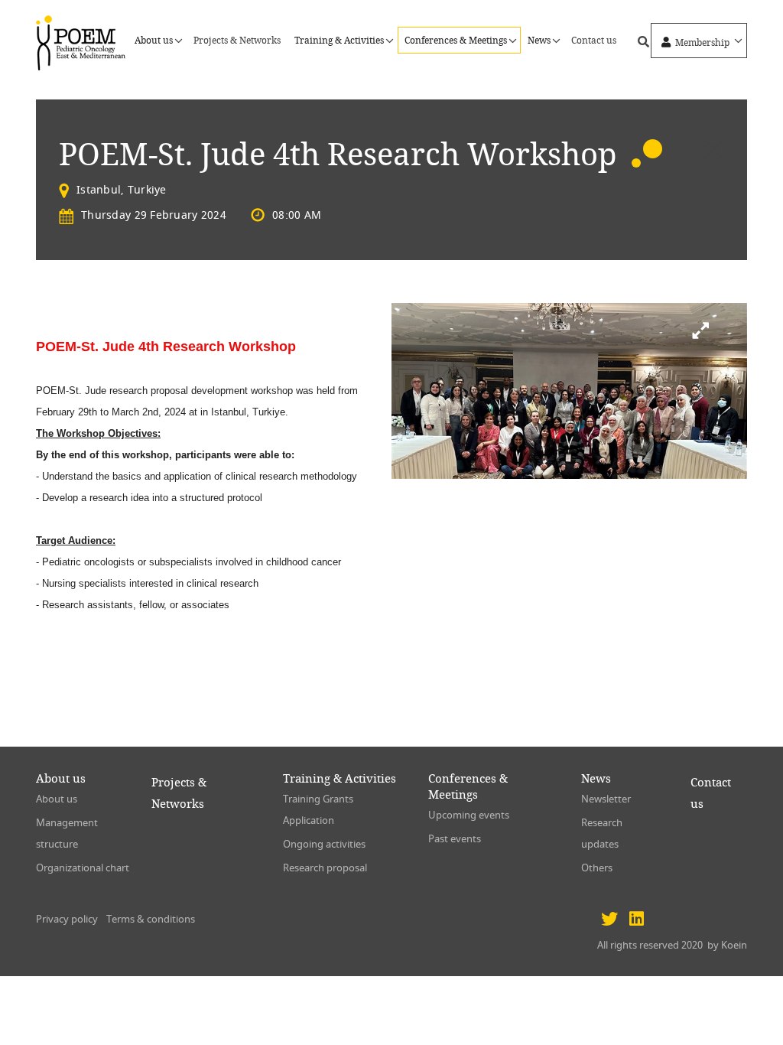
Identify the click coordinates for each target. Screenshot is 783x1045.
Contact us (593, 40)
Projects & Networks (237, 40)
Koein (734, 945)
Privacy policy (67, 919)
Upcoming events (468, 815)
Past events (454, 839)
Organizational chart (82, 868)
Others (596, 868)
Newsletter (606, 799)
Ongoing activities (324, 844)
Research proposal (325, 868)
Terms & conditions (150, 919)
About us (56, 799)
